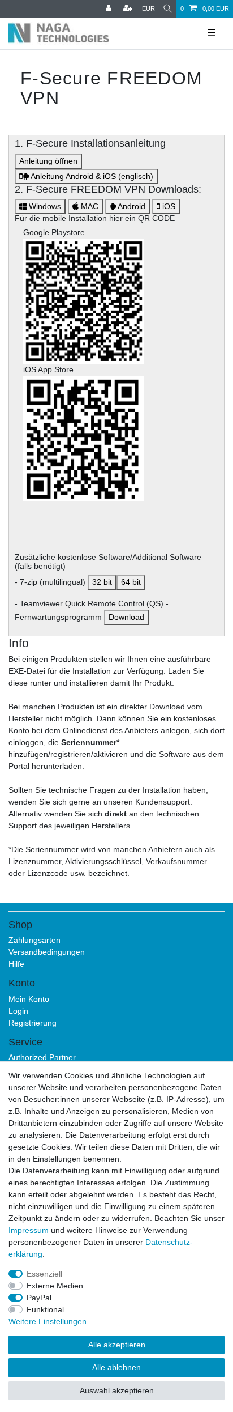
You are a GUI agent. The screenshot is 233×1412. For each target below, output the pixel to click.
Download (126, 617)
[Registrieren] (129, 9)
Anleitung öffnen (48, 160)
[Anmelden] (110, 9)
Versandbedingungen (46, 951)
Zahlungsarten (34, 940)
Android (130, 206)
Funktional (45, 1309)
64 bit (131, 581)
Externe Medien (55, 1285)
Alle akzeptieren (116, 1344)
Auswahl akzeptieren (117, 1390)
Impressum (28, 1230)
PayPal (39, 1297)
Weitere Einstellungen (47, 1321)
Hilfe (16, 963)
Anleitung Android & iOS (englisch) (91, 176)
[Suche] (167, 9)
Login (18, 1010)
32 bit (102, 581)
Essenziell (44, 1273)
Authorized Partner (42, 1057)
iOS (167, 206)
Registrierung (32, 1022)
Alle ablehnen (116, 1367)
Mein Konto (28, 998)
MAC (88, 206)
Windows (44, 206)
